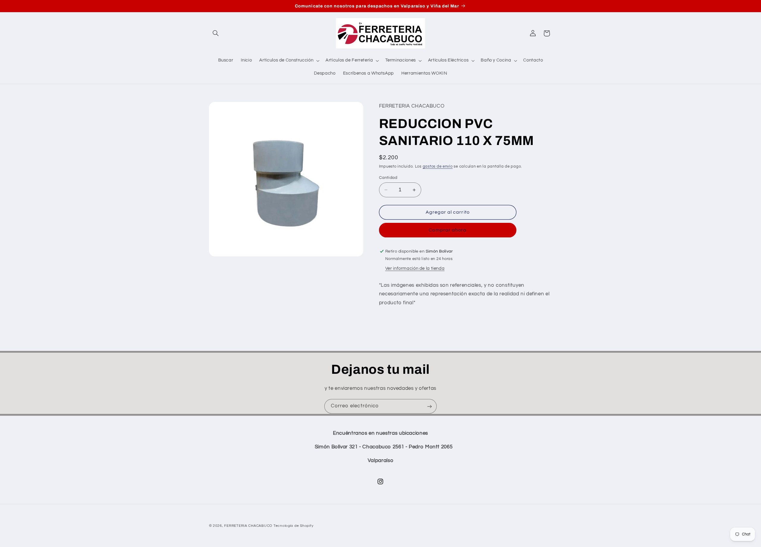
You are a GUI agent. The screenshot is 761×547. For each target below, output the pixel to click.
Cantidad (388, 178)
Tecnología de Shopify (293, 525)
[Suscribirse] (429, 406)
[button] (216, 33)
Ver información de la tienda (415, 268)
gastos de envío (438, 166)
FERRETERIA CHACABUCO (248, 525)
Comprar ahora (447, 230)
